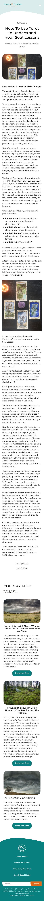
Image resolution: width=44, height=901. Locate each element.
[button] (39, 5)
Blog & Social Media (22, 875)
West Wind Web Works (25, 895)
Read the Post (22, 673)
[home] (12, 5)
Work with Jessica (22, 863)
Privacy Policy (21, 889)
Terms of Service (33, 889)
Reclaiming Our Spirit (22, 869)
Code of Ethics (10, 889)
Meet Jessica (22, 856)
